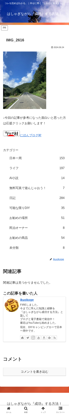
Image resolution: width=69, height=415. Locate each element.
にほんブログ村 (30, 135)
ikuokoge (27, 299)
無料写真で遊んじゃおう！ (37, 188)
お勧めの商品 (37, 237)
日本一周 (37, 158)
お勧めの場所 (37, 217)
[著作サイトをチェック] (22, 337)
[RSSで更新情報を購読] (54, 337)
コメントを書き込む (34, 371)
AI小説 (37, 178)
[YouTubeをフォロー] (38, 337)
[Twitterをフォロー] (27, 337)
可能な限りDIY (37, 208)
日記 (37, 198)
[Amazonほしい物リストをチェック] (44, 337)
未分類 (37, 247)
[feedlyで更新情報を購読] (49, 337)
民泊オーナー (37, 227)
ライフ (37, 168)
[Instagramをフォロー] (33, 337)
